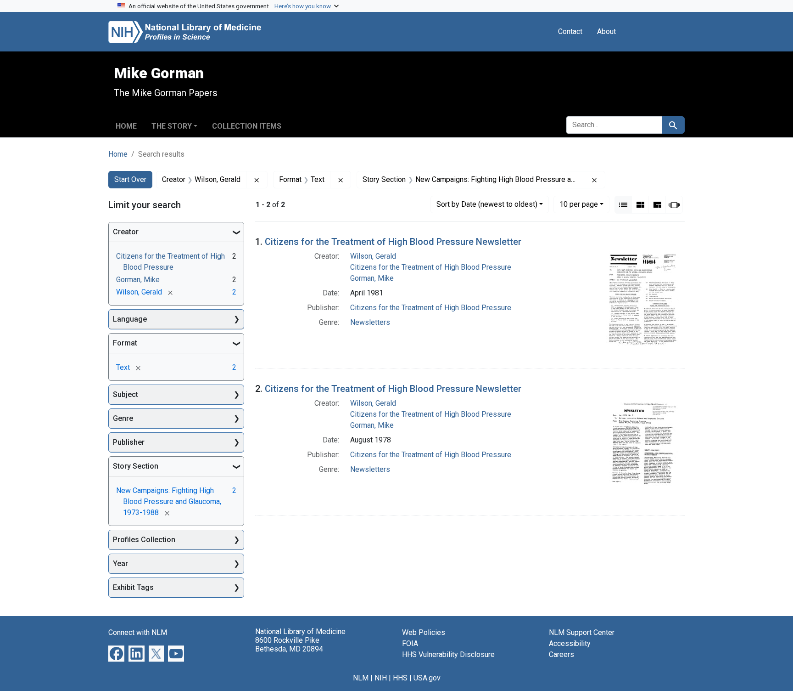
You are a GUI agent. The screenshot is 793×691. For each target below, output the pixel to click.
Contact (570, 31)
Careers (561, 654)
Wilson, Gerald (373, 256)
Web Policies (423, 632)
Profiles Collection (144, 539)
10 (578, 204)
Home (126, 126)
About (606, 31)
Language (130, 319)
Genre (123, 418)
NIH (380, 678)
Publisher (129, 442)
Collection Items (246, 126)
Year (120, 563)
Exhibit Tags (133, 587)
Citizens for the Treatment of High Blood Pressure (430, 267)
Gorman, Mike (372, 278)
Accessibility (570, 643)
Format (125, 343)
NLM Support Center (581, 632)
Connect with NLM (137, 632)
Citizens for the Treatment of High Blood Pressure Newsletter (393, 241)
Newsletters (370, 322)
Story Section (135, 466)
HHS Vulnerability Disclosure (448, 654)
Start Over (130, 179)
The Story (171, 126)
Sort (486, 204)
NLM (361, 678)
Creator (126, 231)
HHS (400, 678)
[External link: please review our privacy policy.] (116, 653)
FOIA (410, 643)
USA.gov (427, 678)
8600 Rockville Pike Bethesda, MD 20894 (289, 644)
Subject (125, 394)
